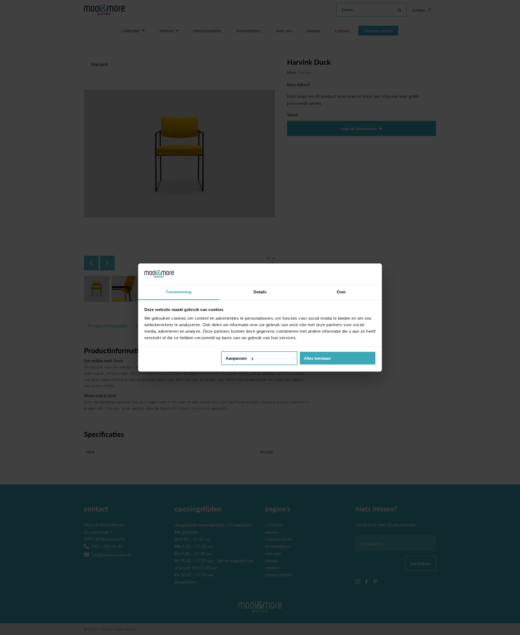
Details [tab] (260, 291)
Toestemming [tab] (178, 291)
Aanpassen (236, 358)
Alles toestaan (317, 358)
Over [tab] (341, 291)
